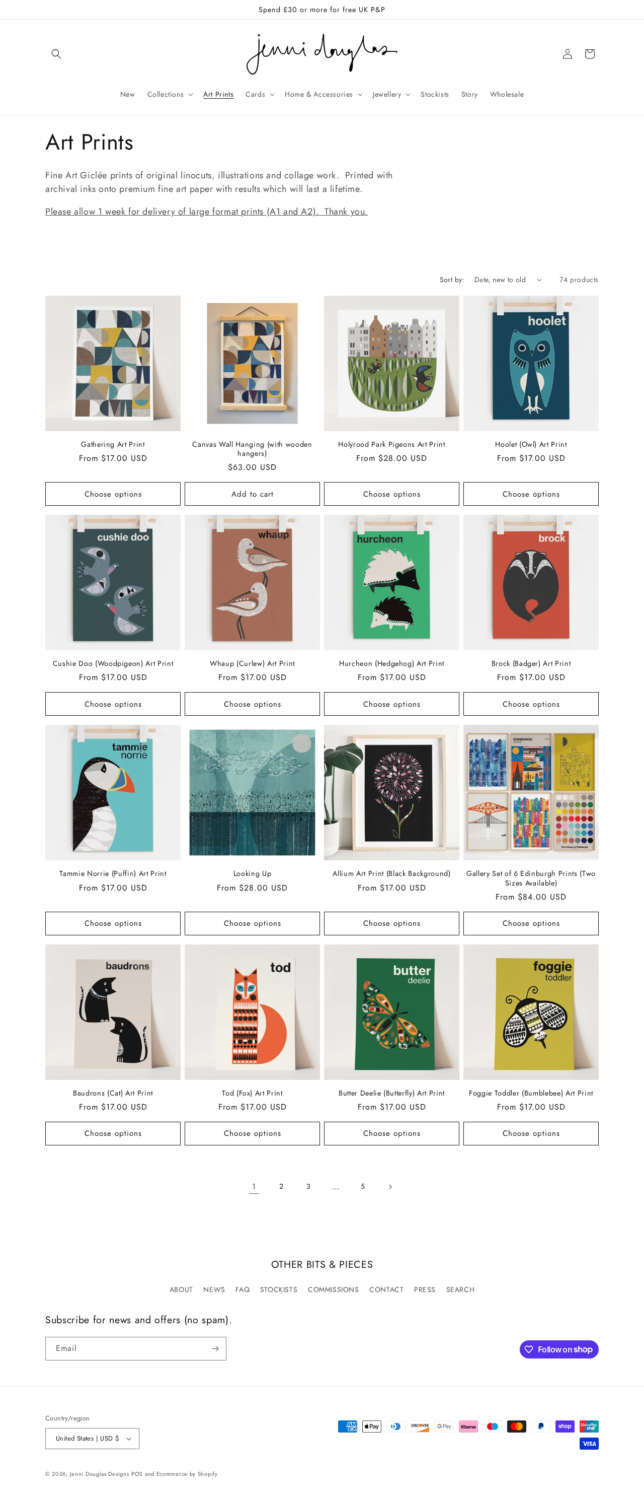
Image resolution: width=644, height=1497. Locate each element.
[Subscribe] (215, 1348)
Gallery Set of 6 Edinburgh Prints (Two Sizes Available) (531, 878)
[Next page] (390, 1187)
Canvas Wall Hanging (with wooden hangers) (252, 449)
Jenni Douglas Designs (99, 1474)
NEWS (214, 1289)
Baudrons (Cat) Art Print (113, 1093)
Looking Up (252, 873)
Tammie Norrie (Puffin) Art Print (112, 873)
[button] (56, 54)
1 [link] (254, 1186)
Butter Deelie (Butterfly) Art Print (392, 1093)
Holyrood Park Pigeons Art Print (391, 444)
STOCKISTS (278, 1289)
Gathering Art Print (113, 444)
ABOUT (181, 1289)
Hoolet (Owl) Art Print (531, 444)
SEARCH (460, 1289)
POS (137, 1474)
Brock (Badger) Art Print (531, 663)
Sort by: (452, 280)
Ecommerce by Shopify (187, 1474)
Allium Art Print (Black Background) (391, 873)
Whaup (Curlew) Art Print (252, 663)
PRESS (425, 1289)
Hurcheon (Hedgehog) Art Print (391, 663)
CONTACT (386, 1289)
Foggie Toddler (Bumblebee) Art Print (531, 1093)
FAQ (242, 1289)
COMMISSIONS (333, 1289)
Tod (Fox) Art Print (252, 1093)
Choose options (113, 494)
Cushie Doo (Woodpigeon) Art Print (113, 663)
